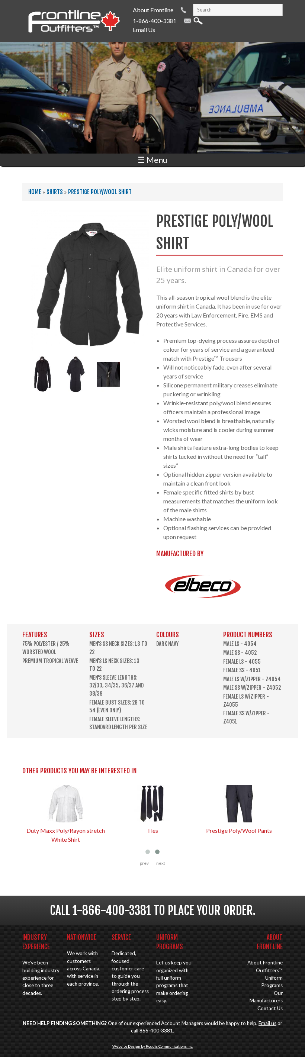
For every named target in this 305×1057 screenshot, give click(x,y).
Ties (152, 830)
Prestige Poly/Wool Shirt (100, 192)
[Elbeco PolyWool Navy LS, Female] (42, 388)
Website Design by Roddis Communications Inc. (152, 1046)
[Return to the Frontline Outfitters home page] (73, 33)
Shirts (54, 192)
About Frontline (153, 9)
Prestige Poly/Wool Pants (239, 830)
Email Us (144, 29)
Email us (267, 1023)
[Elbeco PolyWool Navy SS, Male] (75, 388)
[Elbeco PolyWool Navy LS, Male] (90, 346)
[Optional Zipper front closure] (108, 388)
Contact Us (270, 1008)
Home (34, 192)
